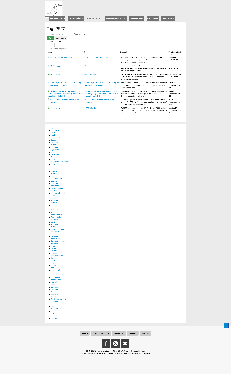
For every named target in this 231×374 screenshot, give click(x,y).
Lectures (152, 18)
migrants (54, 207)
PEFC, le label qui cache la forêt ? (97, 57)
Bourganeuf (55, 243)
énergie (54, 176)
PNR (53, 133)
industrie (54, 289)
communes (55, 287)
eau (52, 166)
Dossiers (167, 18)
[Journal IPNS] (54, 4)
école (53, 260)
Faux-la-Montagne (58, 229)
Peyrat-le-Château (58, 263)
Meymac (54, 292)
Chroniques (136, 18)
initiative (54, 171)
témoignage (55, 147)
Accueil (84, 333)
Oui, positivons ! (90, 74)
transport (54, 306)
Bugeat (54, 304)
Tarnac (53, 258)
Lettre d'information (101, 333)
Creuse (54, 140)
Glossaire (133, 333)
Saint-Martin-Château (59, 275)
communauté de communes (61, 198)
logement (54, 294)
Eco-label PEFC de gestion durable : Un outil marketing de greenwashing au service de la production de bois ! (101, 93)
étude (53, 205)
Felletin (54, 251)
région (53, 246)
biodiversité (55, 270)
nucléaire (54, 219)
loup (52, 311)
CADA (53, 248)
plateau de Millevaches (60, 162)
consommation (56, 178)
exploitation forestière (59, 188)
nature (53, 297)
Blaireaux (146, 333)
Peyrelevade (56, 217)
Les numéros (76, 18)
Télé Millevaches (57, 210)
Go (51, 38)
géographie (55, 137)
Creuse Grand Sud (58, 241)
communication (57, 256)
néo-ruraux (55, 154)
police (53, 164)
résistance (55, 253)
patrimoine (55, 186)
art (52, 212)
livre (52, 152)
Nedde (53, 157)
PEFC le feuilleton (91, 108)
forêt (53, 174)
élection (54, 191)
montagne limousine (59, 193)
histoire (54, 145)
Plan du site (119, 333)
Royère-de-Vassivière (59, 299)
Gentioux (54, 142)
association (55, 239)
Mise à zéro (61, 38)
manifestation (56, 309)
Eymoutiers (55, 128)
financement (56, 280)
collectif (54, 203)
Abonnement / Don (115, 18)
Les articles (94, 18)
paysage (54, 236)
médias (54, 318)
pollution (54, 169)
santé (53, 268)
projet (53, 313)
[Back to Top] (226, 325)
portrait (54, 265)
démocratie (55, 130)
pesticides (55, 232)
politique (54, 222)
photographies (56, 215)
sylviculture (55, 282)
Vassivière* (55, 200)
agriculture (55, 150)
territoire (54, 195)
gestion (54, 181)
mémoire (54, 183)
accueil (53, 159)
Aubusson (55, 224)
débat (53, 284)
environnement (57, 234)
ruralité (53, 135)
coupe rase (55, 277)
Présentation (57, 18)
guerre (53, 272)
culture (53, 227)
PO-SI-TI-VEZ (89, 66)
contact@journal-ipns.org (135, 351)
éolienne (54, 301)
